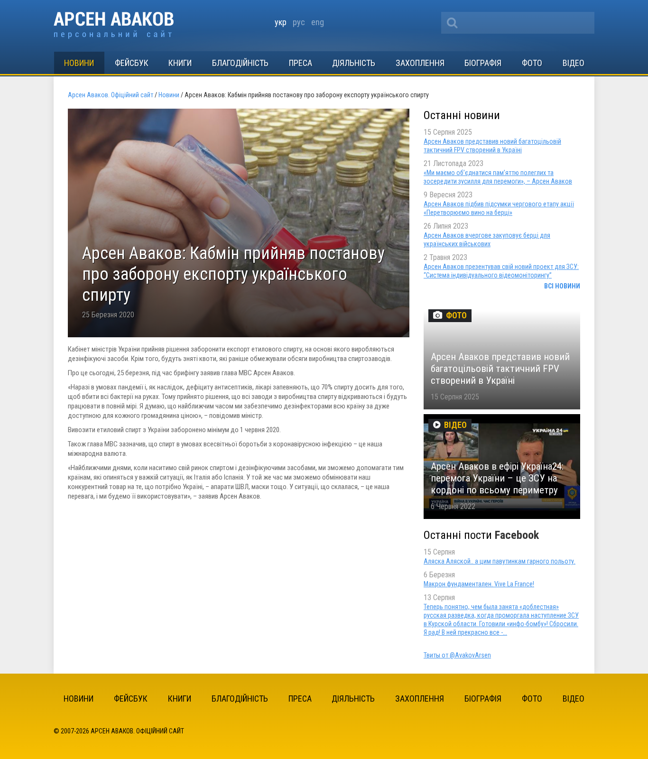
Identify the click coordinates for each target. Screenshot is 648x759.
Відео (573, 63)
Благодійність (240, 63)
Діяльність (353, 63)
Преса (300, 63)
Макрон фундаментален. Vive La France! (479, 584)
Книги (180, 63)
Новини (79, 63)
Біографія (482, 63)
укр (281, 22)
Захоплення (420, 63)
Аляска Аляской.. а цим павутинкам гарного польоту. (499, 561)
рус (299, 22)
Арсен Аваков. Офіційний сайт (114, 25)
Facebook (517, 535)
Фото (532, 63)
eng (317, 22)
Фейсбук (131, 63)
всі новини (562, 286)
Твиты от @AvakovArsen (457, 655)
